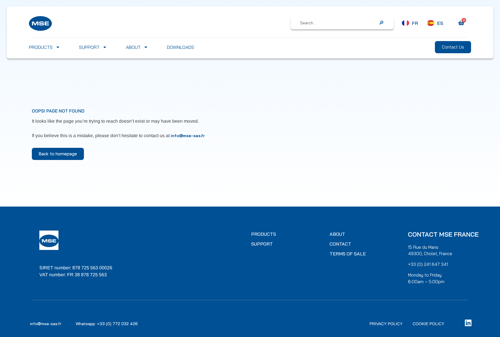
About (133, 47)
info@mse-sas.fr (188, 135)
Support (89, 47)
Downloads (180, 47)
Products (41, 47)
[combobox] (338, 23)
